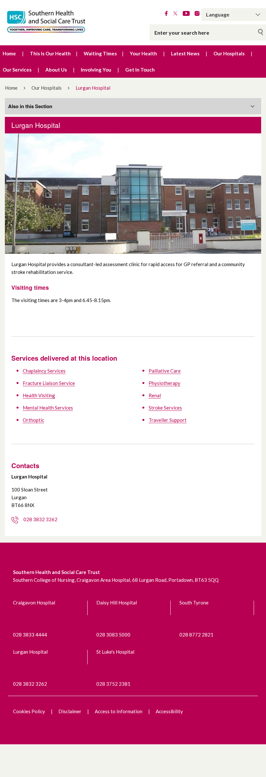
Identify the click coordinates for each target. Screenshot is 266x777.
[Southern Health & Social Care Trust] (55, 21)
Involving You (96, 70)
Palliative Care (165, 371)
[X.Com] (175, 14)
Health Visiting (39, 395)
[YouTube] (186, 14)
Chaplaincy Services (44, 371)
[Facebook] (166, 14)
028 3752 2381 (113, 684)
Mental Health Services (48, 408)
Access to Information (118, 711)
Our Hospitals (229, 53)
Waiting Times (100, 53)
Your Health (143, 53)
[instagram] (197, 14)
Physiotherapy (164, 383)
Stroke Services (165, 408)
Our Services (17, 70)
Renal (155, 395)
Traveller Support (168, 420)
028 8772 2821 (196, 634)
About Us (56, 70)
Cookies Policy (29, 711)
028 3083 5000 (113, 634)
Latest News (185, 53)
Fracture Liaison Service (49, 383)
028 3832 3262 (40, 519)
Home (9, 53)
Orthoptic (33, 420)
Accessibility (169, 711)
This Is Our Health (50, 53)
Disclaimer (69, 711)
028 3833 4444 (30, 634)
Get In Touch (140, 70)
